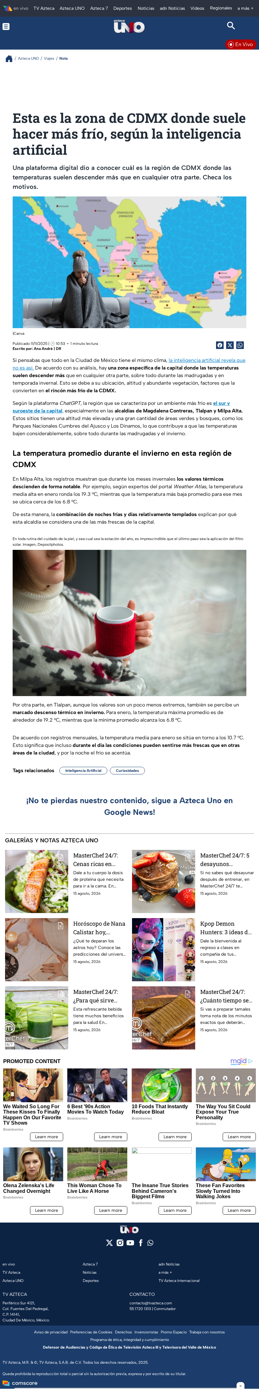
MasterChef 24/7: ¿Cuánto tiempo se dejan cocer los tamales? (224, 996)
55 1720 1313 (140, 1309)
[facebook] (141, 1245)
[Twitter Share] (230, 345)
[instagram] (120, 1245)
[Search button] (231, 26)
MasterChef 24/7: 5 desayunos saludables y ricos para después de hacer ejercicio (225, 859)
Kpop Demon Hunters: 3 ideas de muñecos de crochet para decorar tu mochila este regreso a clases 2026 (226, 928)
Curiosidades (127, 770)
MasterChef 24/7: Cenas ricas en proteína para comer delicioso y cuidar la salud (96, 859)
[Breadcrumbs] (11, 59)
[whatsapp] (150, 1244)
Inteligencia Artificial (83, 770)
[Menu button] (28, 26)
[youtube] (130, 1245)
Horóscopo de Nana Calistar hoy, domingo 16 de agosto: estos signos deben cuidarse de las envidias (99, 928)
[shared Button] (240, 345)
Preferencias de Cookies (91, 1332)
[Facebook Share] (220, 345)
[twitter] (109, 1245)
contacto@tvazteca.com (151, 1303)
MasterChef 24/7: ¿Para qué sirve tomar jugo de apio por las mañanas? (98, 996)
